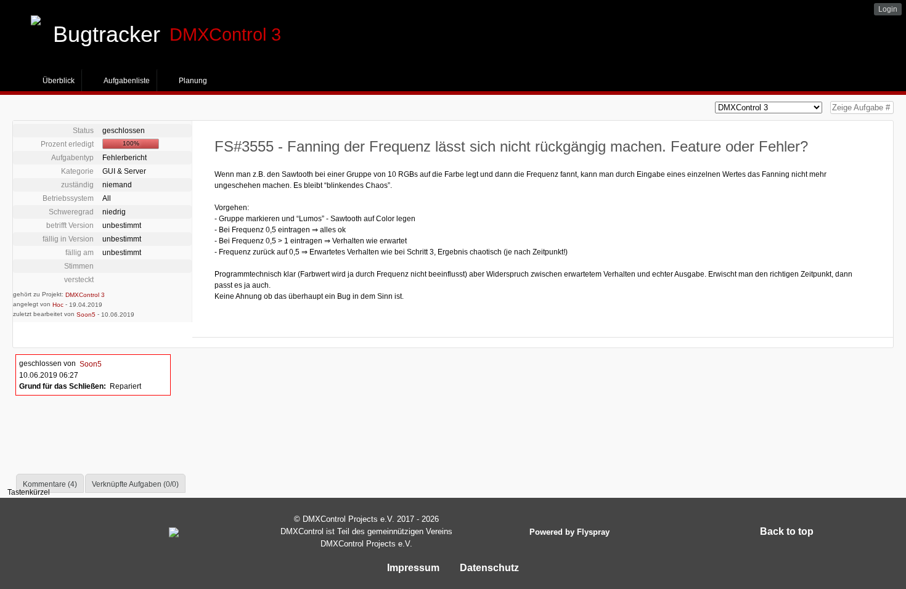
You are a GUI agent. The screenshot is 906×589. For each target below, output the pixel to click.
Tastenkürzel (28, 492)
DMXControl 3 (85, 294)
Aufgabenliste (127, 80)
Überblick (59, 80)
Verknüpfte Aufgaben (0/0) (135, 484)
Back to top (787, 531)
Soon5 (86, 314)
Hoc (57, 304)
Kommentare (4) (50, 484)
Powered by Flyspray (569, 532)
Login (887, 9)
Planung (193, 80)
